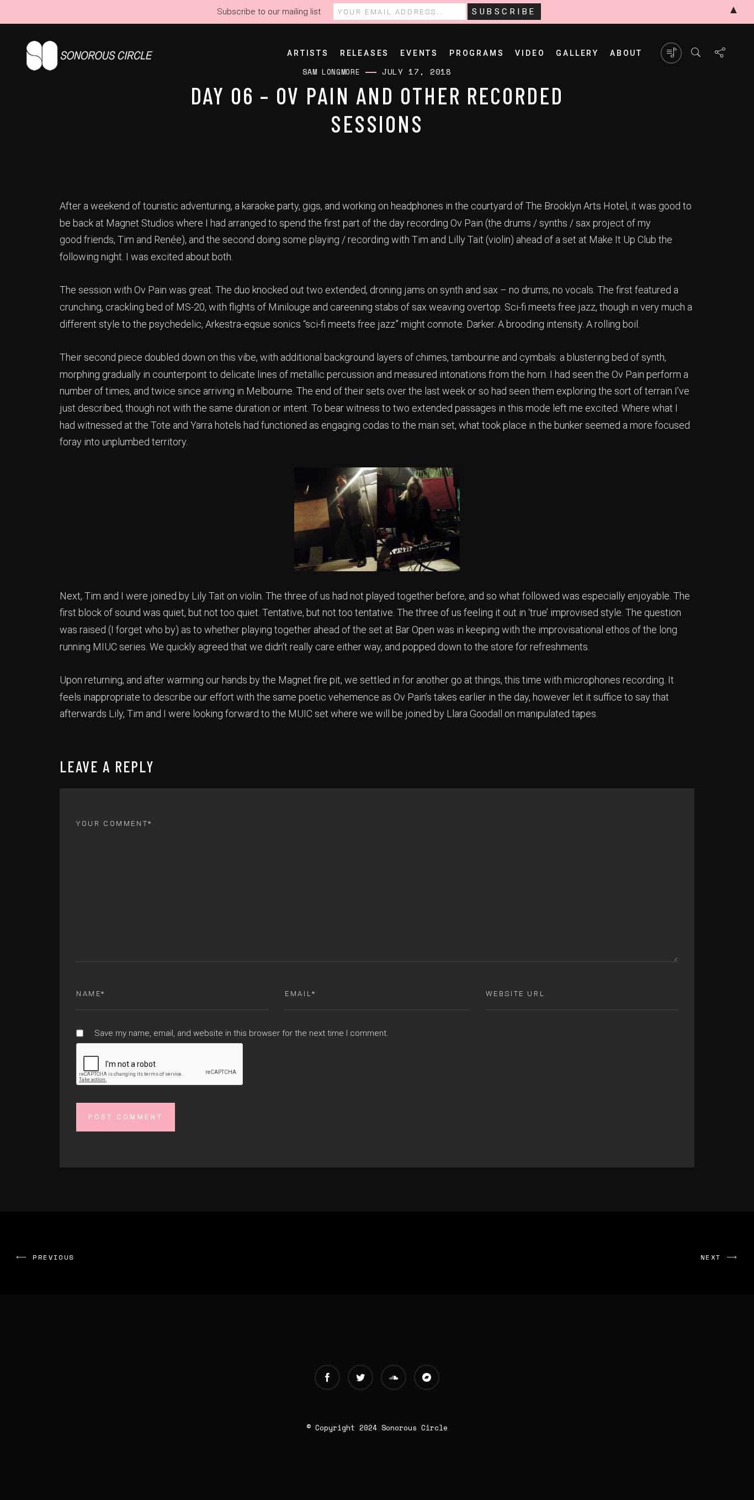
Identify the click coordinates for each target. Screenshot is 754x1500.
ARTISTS (308, 53)
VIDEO (530, 53)
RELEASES (364, 53)
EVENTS (419, 53)
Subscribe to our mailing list (269, 12)
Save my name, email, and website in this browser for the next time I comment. (241, 1033)
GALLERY (577, 53)
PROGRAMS (476, 53)
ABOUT (626, 53)
